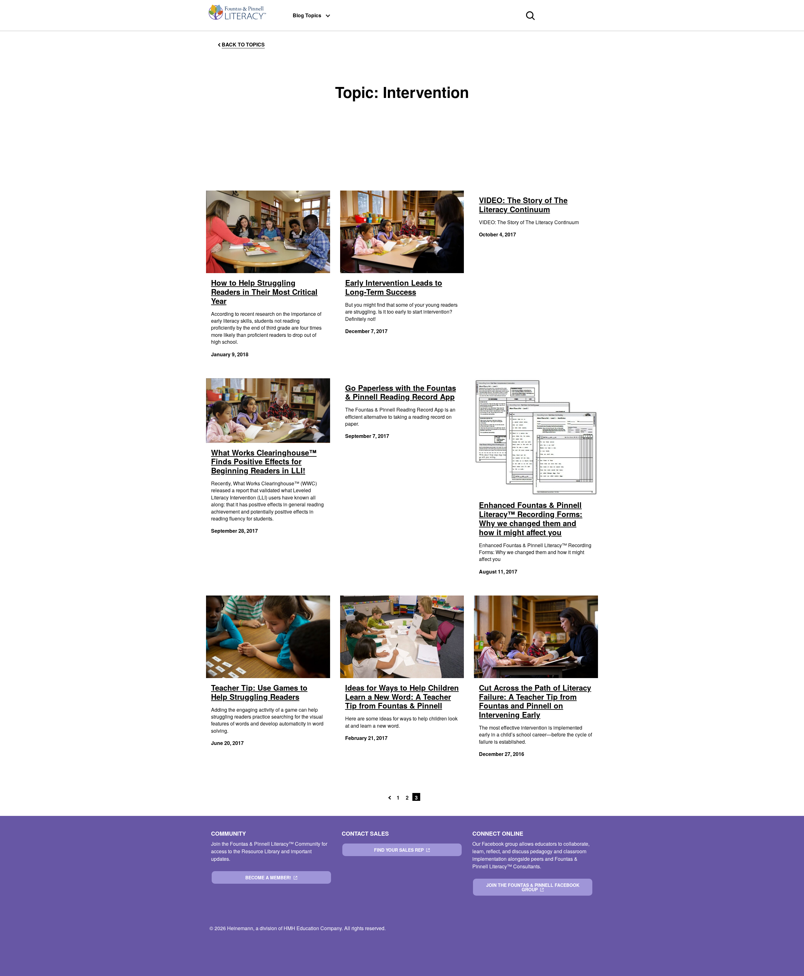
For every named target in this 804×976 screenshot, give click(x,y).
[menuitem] (237, 15)
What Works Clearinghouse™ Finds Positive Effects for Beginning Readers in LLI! (264, 461)
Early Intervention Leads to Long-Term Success (393, 287)
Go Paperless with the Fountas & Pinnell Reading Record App (400, 392)
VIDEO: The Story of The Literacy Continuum (523, 204)
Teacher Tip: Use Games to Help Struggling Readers (259, 692)
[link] (237, 15)
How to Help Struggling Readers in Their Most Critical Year (264, 291)
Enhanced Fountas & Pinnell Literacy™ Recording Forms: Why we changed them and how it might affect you (530, 518)
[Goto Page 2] (391, 797)
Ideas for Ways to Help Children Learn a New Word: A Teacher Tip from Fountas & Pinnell (402, 696)
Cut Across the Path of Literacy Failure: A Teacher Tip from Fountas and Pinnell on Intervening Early (535, 701)
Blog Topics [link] (307, 15)
